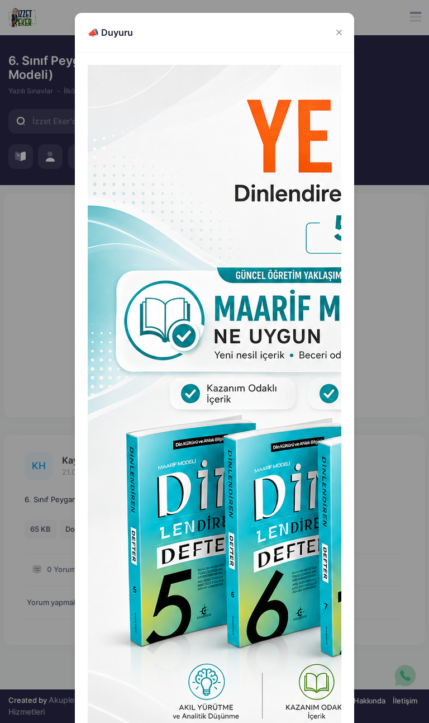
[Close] (339, 32)
